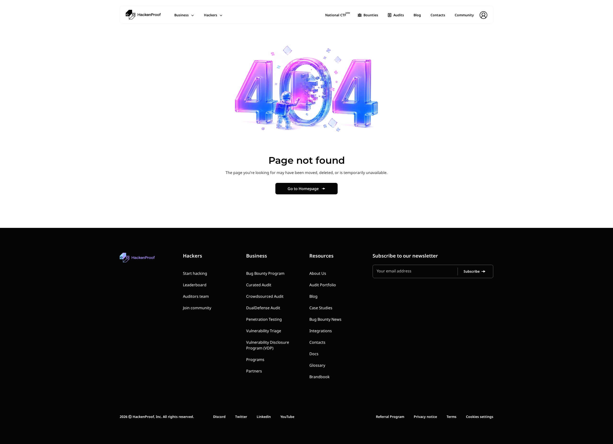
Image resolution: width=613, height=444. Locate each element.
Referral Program (390, 416)
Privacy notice (425, 416)
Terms (451, 416)
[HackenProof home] (148, 261)
